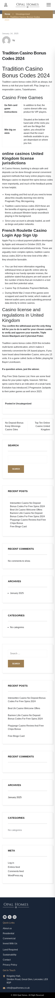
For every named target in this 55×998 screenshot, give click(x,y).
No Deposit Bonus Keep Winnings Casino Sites (14, 426)
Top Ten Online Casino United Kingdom (42, 426)
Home (7, 14)
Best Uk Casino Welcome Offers (26, 510)
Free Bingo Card (18, 526)
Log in (11, 863)
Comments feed (16, 871)
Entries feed (14, 867)
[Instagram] (14, 917)
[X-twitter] (10, 917)
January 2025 (17, 593)
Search (13, 445)
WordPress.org (15, 875)
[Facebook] (5, 917)
